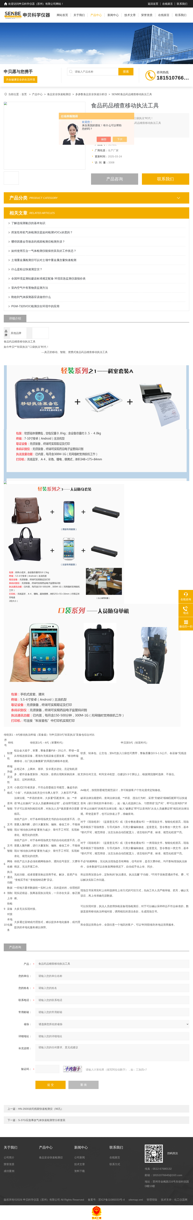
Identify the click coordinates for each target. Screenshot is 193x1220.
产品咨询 (114, 179)
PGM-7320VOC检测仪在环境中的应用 (35, 306)
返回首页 (153, 3)
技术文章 (130, 15)
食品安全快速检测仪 (59, 94)
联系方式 (115, 1164)
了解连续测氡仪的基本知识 (28, 223)
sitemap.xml (136, 1199)
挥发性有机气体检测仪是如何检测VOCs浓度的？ (42, 232)
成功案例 (9, 1171)
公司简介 (9, 1157)
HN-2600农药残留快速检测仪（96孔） (41, 1108)
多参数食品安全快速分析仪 (91, 94)
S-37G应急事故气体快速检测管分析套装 (41, 1120)
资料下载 (79, 1171)
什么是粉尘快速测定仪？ (26, 269)
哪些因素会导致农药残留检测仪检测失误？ (38, 241)
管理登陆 (152, 1199)
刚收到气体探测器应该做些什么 (31, 297)
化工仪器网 (180, 1199)
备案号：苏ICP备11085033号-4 (106, 1199)
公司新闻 (79, 1157)
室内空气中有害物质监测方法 (29, 287)
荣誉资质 (146, 15)
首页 (24, 94)
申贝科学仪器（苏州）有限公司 (37, 3)
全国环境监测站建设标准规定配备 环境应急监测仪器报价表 (48, 278)
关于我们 (79, 15)
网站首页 (62, 15)
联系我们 (182, 3)
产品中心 (96, 15)
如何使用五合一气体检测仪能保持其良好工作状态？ (43, 250)
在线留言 (167, 3)
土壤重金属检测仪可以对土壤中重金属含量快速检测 (43, 260)
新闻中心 (113, 15)
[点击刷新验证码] (72, 1069)
